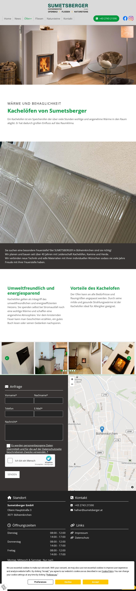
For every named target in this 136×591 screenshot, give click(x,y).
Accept (95, 582)
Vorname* (11, 395)
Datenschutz (82, 537)
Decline (68, 582)
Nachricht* (11, 421)
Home (7, 18)
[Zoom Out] (72, 384)
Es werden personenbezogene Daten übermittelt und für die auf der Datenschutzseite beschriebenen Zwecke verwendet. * (34, 449)
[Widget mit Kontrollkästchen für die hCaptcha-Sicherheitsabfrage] (30, 460)
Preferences (40, 582)
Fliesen (39, 18)
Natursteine (53, 18)
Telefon (9, 408)
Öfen (27, 18)
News (18, 18)
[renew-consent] (3, 587)
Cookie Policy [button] (107, 571)
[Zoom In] (72, 379)
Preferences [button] (52, 575)
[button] (106, 18)
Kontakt (68, 18)
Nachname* (41, 395)
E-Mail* (38, 408)
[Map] (102, 433)
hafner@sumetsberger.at (88, 510)
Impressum (81, 532)
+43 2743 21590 (84, 505)
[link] (28, 18)
